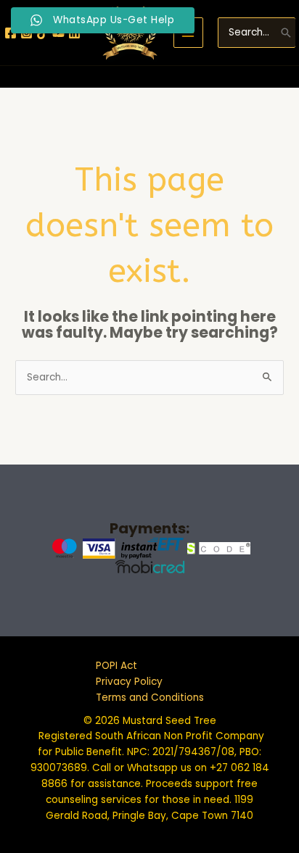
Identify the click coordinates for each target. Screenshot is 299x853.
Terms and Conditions (150, 697)
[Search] (286, 32)
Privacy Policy (129, 681)
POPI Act (116, 666)
